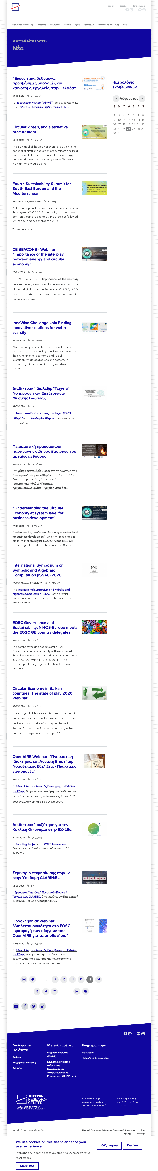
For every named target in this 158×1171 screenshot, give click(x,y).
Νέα (18, 48)
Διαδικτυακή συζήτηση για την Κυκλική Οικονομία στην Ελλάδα (42, 827)
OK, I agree (109, 1145)
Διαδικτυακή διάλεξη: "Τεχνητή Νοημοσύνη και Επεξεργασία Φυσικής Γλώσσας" (41, 393)
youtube (144, 10)
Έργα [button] (77, 24)
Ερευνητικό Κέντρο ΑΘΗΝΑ (30, 40)
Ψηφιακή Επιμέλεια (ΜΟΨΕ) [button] (57, 1054)
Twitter (33, 1006)
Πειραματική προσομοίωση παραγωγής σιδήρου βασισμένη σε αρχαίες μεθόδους (44, 451)
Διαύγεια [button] (17, 1067)
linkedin (131, 10)
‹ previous (32, 979)
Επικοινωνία (139, 6)
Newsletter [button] (88, 1052)
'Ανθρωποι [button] (55, 24)
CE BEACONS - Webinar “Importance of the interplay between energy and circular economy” (38, 257)
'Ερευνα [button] (67, 24)
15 (36, 991)
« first (23, 979)
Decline (132, 1145)
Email (16, 1006)
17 (54, 991)
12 (81, 979)
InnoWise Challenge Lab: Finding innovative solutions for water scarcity (42, 327)
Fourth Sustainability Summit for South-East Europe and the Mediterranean (42, 188)
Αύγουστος (129, 98)
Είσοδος (123, 6)
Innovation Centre (32, 7)
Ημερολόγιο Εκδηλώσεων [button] (95, 1058)
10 (63, 979)
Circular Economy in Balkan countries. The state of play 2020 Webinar (42, 693)
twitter (136, 10)
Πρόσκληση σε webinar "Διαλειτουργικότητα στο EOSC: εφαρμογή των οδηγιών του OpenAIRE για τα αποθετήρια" (42, 928)
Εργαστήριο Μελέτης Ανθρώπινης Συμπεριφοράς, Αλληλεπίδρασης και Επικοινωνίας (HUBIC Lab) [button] (61, 1069)
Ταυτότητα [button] (41, 24)
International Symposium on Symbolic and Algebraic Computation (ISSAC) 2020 (38, 570)
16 (45, 991)
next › (76, 991)
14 (98, 979)
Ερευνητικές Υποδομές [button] (108, 24)
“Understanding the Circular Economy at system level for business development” (38, 513)
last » (85, 991)
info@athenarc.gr (129, 1098)
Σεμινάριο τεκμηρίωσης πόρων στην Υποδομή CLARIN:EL (41, 875)
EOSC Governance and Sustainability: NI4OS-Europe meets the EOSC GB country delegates (45, 627)
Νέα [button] (125, 24)
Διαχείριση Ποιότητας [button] (24, 1062)
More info (27, 1166)
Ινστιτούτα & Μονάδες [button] (22, 24)
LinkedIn (42, 1006)
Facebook (24, 1006)
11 (72, 979)
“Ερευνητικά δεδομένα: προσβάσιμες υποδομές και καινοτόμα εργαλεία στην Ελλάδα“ (44, 83)
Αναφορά (141, 1134)
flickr (140, 10)
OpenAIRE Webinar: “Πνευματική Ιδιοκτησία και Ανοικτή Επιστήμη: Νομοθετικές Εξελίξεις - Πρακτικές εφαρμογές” (44, 764)
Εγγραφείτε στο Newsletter (93, 1102)
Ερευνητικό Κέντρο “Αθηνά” (35, 102)
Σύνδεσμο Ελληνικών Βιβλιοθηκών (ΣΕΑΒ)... (44, 107)
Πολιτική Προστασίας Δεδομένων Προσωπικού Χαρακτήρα (108, 1130)
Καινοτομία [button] (89, 24)
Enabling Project (26, 844)
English (111, 6)
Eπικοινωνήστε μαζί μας (91, 1098)
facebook (127, 10)
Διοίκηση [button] (17, 1057)
